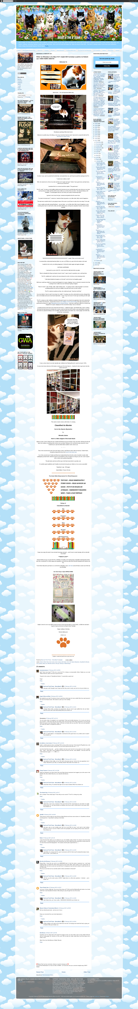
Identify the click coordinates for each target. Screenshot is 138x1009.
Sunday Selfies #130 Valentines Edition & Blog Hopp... (100, 212)
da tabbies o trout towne (46, 743)
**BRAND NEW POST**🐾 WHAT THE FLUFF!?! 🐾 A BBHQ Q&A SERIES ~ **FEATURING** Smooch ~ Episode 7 (114, 89)
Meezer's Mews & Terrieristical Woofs (49, 908)
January (98, 260)
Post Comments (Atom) (48, 975)
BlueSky (19, 79)
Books (104, 50)
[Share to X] (69, 660)
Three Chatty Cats (44, 887)
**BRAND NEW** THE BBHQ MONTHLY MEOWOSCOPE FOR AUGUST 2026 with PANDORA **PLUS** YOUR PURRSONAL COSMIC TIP (114, 101)
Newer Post (39, 972)
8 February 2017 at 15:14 (58, 743)
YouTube (20, 89)
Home (19, 50)
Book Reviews (60, 50)
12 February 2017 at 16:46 (70, 801)
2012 (96, 264)
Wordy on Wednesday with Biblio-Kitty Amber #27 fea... (100, 256)
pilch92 (41, 814)
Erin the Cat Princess (45, 861)
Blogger (107, 996)
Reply (41, 680)
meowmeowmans (44, 670)
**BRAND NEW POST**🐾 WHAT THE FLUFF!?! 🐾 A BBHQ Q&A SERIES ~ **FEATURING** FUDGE (114, 112)
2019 (96, 136)
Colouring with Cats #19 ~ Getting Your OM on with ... (101, 164)
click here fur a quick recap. (63, 136)
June (97, 153)
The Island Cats (44, 792)
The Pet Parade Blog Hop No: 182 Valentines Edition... (100, 221)
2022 (96, 131)
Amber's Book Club (44, 662)
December (98, 142)
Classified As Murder (84, 662)
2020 (96, 134)
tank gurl (57, 663)
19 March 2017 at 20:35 (51, 932)
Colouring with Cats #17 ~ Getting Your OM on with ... (101, 208)
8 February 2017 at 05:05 (54, 670)
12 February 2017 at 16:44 (70, 759)
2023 (96, 129)
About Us (40, 50)
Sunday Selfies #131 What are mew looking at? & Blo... (100, 192)
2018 (96, 138)
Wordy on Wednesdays (65, 663)
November (98, 144)
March (97, 159)
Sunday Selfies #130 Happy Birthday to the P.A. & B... (100, 241)
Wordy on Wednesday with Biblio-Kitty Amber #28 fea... (100, 232)
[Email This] (66, 660)
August (98, 149)
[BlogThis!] (67, 660)
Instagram (20, 82)
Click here (20, 981)
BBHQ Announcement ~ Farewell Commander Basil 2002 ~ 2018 (117, 177)
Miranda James (51, 663)
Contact (47, 50)
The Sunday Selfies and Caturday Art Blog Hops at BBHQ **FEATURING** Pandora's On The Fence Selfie (99, 86)
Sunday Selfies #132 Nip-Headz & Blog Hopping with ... (100, 168)
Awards (117, 50)
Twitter (19, 87)
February (98, 161)
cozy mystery (39, 663)
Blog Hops (110, 50)
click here (70, 565)
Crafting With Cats (71, 50)
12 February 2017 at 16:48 (70, 825)
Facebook (20, 80)
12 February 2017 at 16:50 (70, 876)
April (97, 157)
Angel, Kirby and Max (45, 696)
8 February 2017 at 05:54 (56, 696)
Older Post (87, 972)
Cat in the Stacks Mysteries (73, 662)
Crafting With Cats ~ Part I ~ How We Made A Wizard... (100, 216)
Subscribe (107, 66)
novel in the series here (71, 452)
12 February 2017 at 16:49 (70, 850)
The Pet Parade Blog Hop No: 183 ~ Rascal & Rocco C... (100, 197)
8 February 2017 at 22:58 (53, 770)
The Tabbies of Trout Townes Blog (69, 301)
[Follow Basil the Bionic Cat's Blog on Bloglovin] (114, 207)
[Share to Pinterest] (71, 660)
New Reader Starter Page (29, 50)
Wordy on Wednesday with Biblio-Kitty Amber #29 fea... (100, 203)
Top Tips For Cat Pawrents (84, 50)
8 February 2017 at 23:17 (54, 792)
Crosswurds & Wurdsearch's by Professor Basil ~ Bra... (100, 178)
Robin (41, 837)
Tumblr (19, 86)
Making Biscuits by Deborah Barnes (59, 303)
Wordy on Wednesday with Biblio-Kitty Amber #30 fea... (100, 184)
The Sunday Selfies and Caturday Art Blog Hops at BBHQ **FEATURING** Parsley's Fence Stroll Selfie (114, 78)
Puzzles (53, 50)
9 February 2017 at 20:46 (56, 861)
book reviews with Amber (60, 662)
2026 (96, 123)
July (97, 151)
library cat (45, 663)
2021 (96, 133)
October (98, 146)
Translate (28, 97)
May (97, 155)
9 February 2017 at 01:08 (49, 814)
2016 (96, 262)
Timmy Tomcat (43, 770)
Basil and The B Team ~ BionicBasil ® (52, 686)
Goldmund (97, 996)
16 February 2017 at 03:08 (64, 908)
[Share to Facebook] (70, 660)
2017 (96, 140)
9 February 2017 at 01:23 (49, 837)
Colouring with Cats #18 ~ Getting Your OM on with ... (101, 188)
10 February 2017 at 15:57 (55, 887)
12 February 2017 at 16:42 (70, 731)
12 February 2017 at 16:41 (70, 707)
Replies (43, 683)
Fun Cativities (96, 50)
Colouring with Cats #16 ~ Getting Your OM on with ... (101, 236)
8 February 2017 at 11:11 (52, 718)
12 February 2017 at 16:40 (70, 686)
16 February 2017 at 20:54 (70, 921)
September (98, 147)
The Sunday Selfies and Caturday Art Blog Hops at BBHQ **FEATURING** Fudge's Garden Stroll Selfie (114, 187)
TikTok (19, 84)
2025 (96, 125)
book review (52, 662)
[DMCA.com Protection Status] (22, 73)
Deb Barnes (42, 932)
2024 (96, 127)
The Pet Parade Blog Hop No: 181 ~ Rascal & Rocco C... (100, 245)
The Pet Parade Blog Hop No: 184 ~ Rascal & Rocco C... (100, 173)
